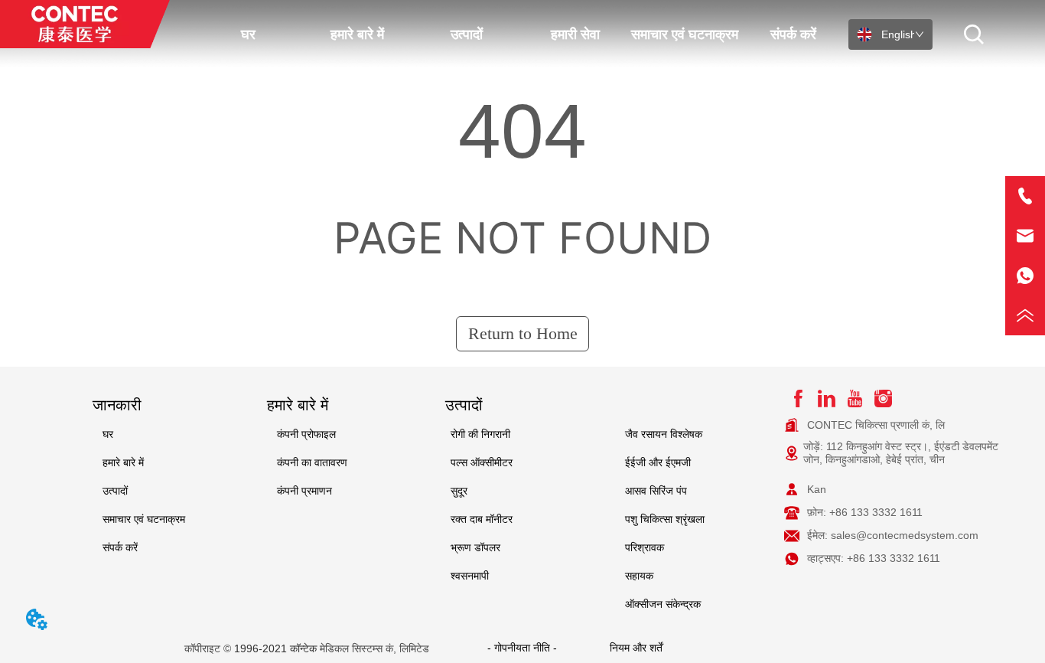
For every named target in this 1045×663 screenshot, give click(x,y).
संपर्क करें (793, 34)
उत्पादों (467, 34)
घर (248, 34)
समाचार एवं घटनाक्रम (684, 34)
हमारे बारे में (357, 34)
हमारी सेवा (575, 34)
